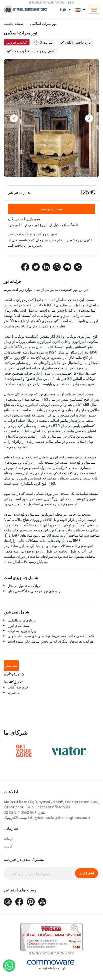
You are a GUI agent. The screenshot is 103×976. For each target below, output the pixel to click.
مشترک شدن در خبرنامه (24, 859)
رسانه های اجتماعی (20, 890)
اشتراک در (86, 873)
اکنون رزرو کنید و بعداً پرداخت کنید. (33, 234)
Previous (14, 118)
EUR (63, 9)
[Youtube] (42, 902)
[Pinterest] (31, 902)
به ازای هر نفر (19, 192)
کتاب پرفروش (16, 42)
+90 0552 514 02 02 (25, 812)
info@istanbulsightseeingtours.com (47, 817)
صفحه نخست (14, 23)
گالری (8, 846)
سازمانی (11, 828)
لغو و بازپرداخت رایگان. (25, 218)
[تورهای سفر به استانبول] (17, 10)
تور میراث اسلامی (43, 23)
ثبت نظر (11, 665)
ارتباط (8, 838)
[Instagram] (8, 902)
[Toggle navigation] (94, 10)
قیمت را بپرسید (51, 209)
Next (89, 118)
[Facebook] (19, 902)
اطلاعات (11, 792)
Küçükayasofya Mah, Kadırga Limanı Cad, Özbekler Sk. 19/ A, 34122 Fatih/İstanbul (51, 804)
